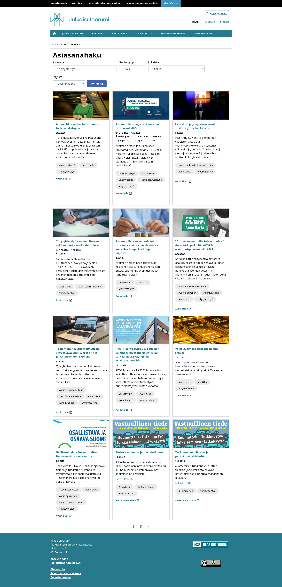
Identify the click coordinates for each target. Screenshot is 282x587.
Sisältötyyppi (126, 62)
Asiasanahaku (218, 13)
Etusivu (56, 33)
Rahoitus (142, 282)
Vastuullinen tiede (59, 3)
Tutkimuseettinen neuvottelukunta (142, 3)
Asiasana (58, 62)
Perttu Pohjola (124, 479)
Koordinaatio (126, 400)
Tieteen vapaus (146, 487)
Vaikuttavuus (125, 393)
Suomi (195, 21)
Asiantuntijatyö (67, 165)
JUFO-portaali (203, 33)
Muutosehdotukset (174, 33)
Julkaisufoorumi (171, 3)
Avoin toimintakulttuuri (90, 286)
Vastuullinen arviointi (70, 396)
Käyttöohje (119, 33)
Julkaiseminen (186, 490)
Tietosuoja (57, 569)
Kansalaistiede (66, 402)
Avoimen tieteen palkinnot (192, 286)
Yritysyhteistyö (67, 171)
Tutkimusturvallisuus (151, 179)
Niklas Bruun (183, 483)
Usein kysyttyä (144, 33)
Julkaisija (153, 62)
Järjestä (57, 77)
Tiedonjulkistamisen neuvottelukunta (104, 3)
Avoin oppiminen (187, 292)
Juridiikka (202, 382)
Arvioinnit (97, 33)
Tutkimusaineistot (68, 489)
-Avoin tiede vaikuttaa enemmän (196, 165)
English (224, 21)
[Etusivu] (86, 18)
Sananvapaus (126, 179)
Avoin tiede (77, 3)
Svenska (209, 21)
